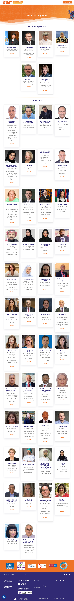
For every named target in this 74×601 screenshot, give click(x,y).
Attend (52, 2)
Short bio (12, 53)
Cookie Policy (65, 598)
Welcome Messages (20, 574)
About (42, 2)
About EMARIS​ (11, 574)
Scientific (47, 2)
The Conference (36, 2)
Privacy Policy (59, 598)
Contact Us (27, 574)
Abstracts (58, 2)
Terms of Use (54, 598)
